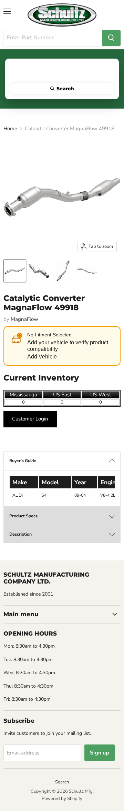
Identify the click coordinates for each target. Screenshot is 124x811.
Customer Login (30, 418)
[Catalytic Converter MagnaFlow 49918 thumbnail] (15, 271)
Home (10, 129)
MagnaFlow (24, 319)
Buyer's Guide (22, 461)
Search (62, 782)
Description (20, 534)
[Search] (111, 38)
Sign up (99, 753)
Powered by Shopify (62, 798)
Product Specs (23, 516)
